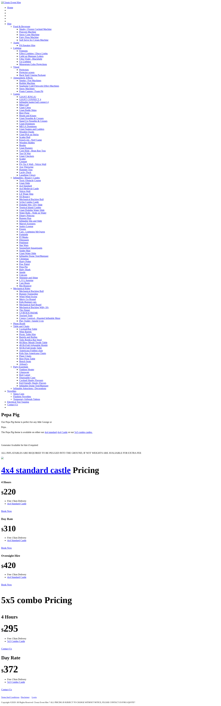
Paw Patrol (24, 264)
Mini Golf (24, 105)
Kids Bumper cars (27, 302)
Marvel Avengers (27, 223)
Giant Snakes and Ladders (31, 129)
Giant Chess (25, 107)
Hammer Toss (25, 169)
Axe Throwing (26, 167)
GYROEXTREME (28, 313)
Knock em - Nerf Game (30, 140)
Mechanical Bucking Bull (31, 199)
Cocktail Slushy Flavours (31, 380)
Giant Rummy (26, 148)
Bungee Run (25, 218)
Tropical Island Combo (30, 207)
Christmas (24, 258)
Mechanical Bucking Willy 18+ (34, 307)
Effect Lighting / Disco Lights (33, 53)
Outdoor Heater (26, 369)
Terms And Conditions (10, 697)
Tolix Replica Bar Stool (30, 340)
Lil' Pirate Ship (26, 194)
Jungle (22, 272)
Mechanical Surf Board (30, 304)
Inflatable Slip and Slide (30, 221)
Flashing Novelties (22, 396)
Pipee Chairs (25, 356)
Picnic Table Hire (27, 334)
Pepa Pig (23, 267)
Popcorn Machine (27, 32)
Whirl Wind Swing (28, 296)
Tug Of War (25, 153)
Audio (16, 42)
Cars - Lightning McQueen (32, 231)
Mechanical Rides (21, 288)
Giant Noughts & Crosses (31, 118)
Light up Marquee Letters (31, 56)
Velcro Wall (24, 191)
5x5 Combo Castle (16, 641)
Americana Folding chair (31, 350)
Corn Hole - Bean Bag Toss (32, 150)
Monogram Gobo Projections (33, 64)
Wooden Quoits (26, 132)
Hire (9, 24)
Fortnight (23, 234)
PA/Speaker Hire (27, 45)
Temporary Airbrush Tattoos (26, 399)
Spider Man (24, 250)
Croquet (23, 161)
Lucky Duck (25, 172)
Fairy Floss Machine (29, 37)
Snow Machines (27, 88)
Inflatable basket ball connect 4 (34, 102)
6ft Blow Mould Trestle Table (33, 342)
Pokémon (23, 242)
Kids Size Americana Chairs (32, 353)
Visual (16, 67)
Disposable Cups (27, 377)
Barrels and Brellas (28, 337)
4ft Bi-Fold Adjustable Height (33, 345)
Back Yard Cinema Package (32, 75)
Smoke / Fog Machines (30, 80)
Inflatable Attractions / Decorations (29, 388)
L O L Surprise (26, 280)
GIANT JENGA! (27, 96)
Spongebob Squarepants (30, 248)
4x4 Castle (62, 432)
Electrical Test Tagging (18, 402)
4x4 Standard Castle (16, 503)
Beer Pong (24, 113)
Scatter (22, 159)
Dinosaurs (24, 240)
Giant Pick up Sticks (29, 134)
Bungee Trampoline (28, 294)
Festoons (23, 51)
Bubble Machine (27, 83)
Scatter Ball (24, 137)
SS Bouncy (24, 196)
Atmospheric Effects (23, 78)
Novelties (11, 391)
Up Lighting (25, 61)
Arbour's (23, 364)
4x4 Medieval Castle (29, 188)
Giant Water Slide (27, 253)
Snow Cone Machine (29, 34)
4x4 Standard (25, 186)
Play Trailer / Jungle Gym (31, 321)
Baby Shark (25, 269)
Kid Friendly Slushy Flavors (32, 383)
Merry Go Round (27, 299)
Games (16, 94)
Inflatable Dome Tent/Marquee (33, 256)
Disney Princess (26, 215)
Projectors (24, 69)
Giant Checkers (26, 156)
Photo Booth (19, 323)
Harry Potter (25, 261)
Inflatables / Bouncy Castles (26, 177)
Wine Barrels (25, 331)
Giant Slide (24, 183)
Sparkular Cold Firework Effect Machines (39, 86)
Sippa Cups (18, 394)
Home (10, 7)
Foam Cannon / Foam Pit (31, 91)
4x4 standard (51, 432)
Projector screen (26, 72)
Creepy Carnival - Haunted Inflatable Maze (39, 318)
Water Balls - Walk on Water (32, 213)
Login (34, 697)
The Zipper (24, 310)
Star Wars (23, 245)
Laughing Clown (27, 175)
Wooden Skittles (27, 142)
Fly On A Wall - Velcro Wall (32, 164)
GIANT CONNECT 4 (30, 99)
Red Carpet (24, 375)
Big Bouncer (25, 286)
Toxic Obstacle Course (30, 180)
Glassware (24, 372)
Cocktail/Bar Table (28, 329)
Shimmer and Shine (28, 277)
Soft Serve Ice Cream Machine (33, 40)
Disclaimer (25, 697)
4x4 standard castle (36, 470)
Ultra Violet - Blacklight (30, 59)
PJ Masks (23, 237)
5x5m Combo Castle (29, 202)
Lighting (17, 48)
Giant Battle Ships (28, 110)
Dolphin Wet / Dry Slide (30, 204)
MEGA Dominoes (28, 126)
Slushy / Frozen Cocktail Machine (35, 29)
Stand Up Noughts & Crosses (33, 121)
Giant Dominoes (27, 123)
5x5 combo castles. (83, 432)
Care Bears (24, 283)
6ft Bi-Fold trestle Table (30, 348)
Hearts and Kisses (27, 115)
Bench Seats (25, 361)
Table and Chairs (21, 326)
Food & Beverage (21, 26)
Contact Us (12, 404)
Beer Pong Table (27, 358)
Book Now (6, 511)
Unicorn (23, 275)
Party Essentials (20, 367)
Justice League (26, 226)
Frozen (22, 229)
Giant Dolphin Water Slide (32, 210)
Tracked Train (25, 315)
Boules (22, 145)
